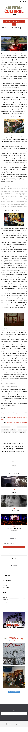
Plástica (4, 599)
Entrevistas (5, 587)
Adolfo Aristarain (5, 426)
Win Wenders (22, 432)
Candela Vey (14, 441)
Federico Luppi (5, 429)
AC (3, 572)
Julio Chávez (13, 429)
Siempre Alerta (7, 573)
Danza (4, 585)
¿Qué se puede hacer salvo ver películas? (14, 21)
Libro (4, 592)
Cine (14, 24)
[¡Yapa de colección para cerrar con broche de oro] (14, 677)
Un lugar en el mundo (6, 432)
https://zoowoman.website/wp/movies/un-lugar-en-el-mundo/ (13, 413)
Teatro (4, 604)
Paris (20, 429)
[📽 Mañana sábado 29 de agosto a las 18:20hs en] (14, 654)
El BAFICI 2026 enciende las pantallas (14, 528)
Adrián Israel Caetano (22, 426)
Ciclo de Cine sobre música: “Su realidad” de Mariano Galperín (14, 491)
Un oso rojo (15, 432)
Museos (4, 594)
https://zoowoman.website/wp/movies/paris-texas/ (17, 422)
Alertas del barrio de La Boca (9, 577)
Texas (25, 429)
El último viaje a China (14, 510)
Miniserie (7, 575)
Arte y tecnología (7, 580)
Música (4, 597)
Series (4, 602)
